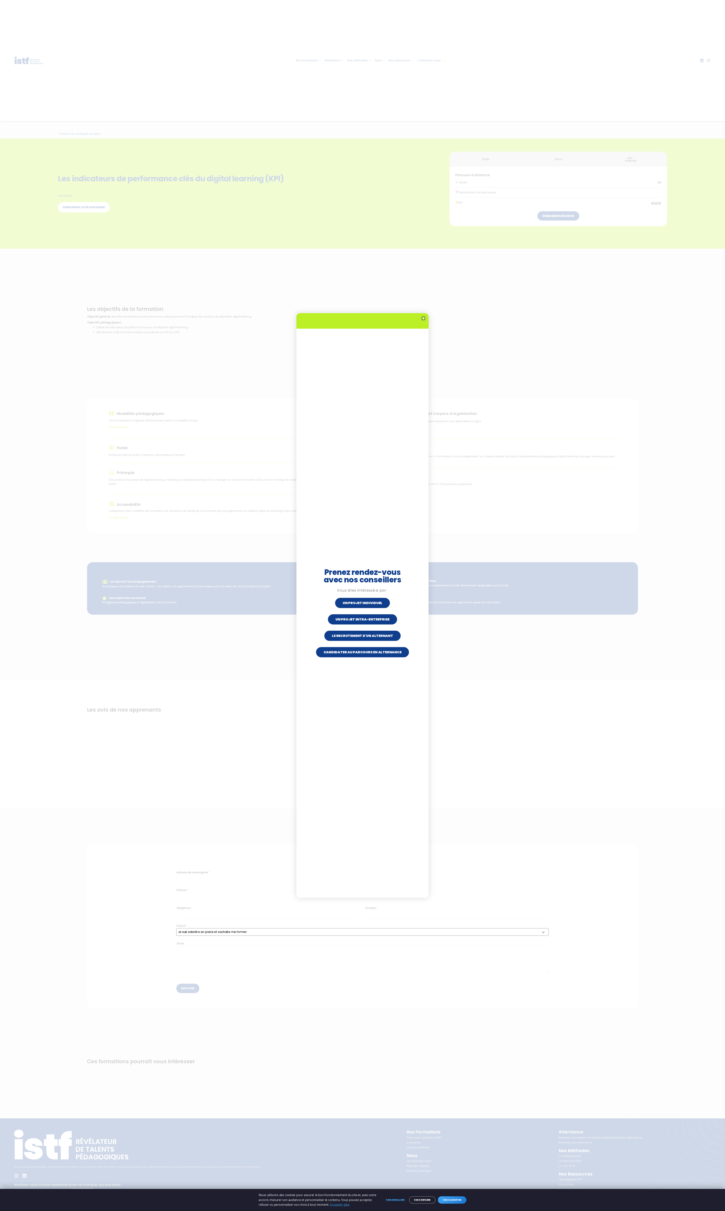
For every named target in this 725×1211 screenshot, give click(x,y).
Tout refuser (422, 1199)
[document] (362, 605)
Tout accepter (452, 1199)
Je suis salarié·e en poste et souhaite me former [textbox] (212, 932)
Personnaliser (395, 1199)
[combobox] (362, 932)
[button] (423, 318)
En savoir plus (339, 1205)
